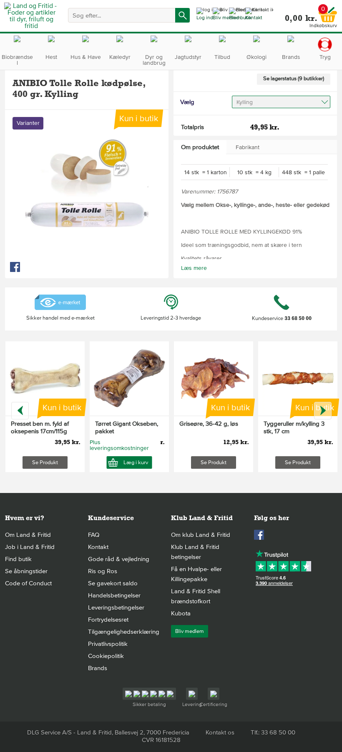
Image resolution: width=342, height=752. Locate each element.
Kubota (181, 613)
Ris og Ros (102, 571)
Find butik (18, 559)
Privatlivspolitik (108, 644)
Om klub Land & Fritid (200, 535)
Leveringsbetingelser (116, 607)
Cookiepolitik (106, 656)
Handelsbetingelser (114, 595)
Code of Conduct (28, 583)
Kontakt (98, 547)
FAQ (93, 535)
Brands (97, 668)
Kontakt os (220, 732)
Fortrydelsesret (108, 619)
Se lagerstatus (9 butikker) (293, 78)
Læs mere (194, 268)
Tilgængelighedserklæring (123, 631)
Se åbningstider (26, 571)
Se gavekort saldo (113, 583)
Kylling (244, 102)
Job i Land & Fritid (30, 547)
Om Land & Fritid (28, 535)
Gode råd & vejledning (118, 559)
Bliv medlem (189, 631)
